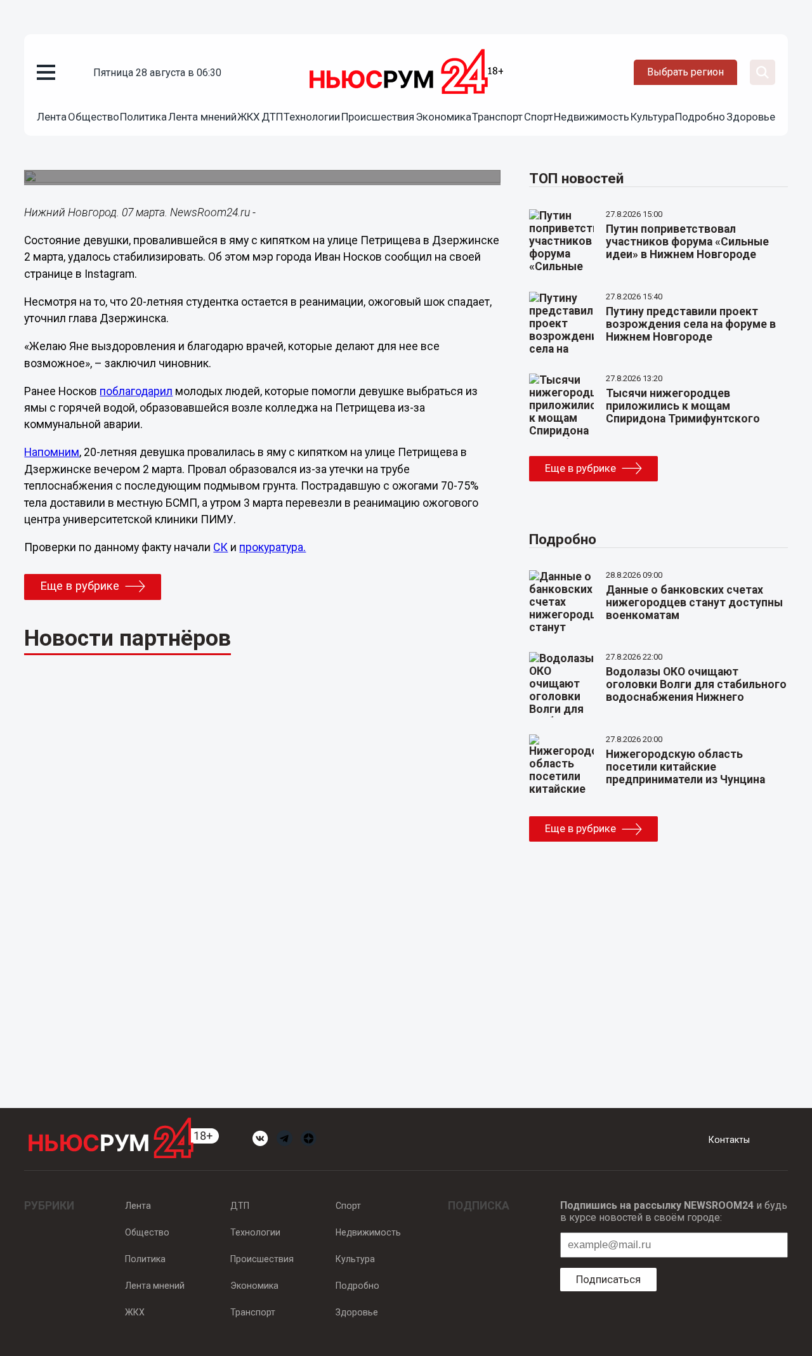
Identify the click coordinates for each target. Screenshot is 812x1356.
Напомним (51, 452)
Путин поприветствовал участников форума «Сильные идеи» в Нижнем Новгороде (687, 242)
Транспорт (497, 116)
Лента (52, 116)
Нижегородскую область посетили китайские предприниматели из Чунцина (685, 767)
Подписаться (608, 1279)
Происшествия (377, 116)
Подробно (700, 116)
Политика (143, 116)
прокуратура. (272, 547)
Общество (93, 116)
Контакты (729, 1140)
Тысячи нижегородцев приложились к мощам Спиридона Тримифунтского (683, 406)
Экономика (443, 116)
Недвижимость (591, 116)
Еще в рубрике (79, 586)
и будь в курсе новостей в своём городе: (673, 1211)
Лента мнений (202, 116)
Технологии (312, 116)
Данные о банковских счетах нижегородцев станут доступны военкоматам (694, 602)
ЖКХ (248, 116)
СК (220, 547)
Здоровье (750, 116)
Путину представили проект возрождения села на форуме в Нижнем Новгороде (691, 324)
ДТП (272, 116)
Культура (652, 116)
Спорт (538, 116)
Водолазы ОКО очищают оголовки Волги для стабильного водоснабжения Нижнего (696, 684)
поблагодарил (136, 391)
